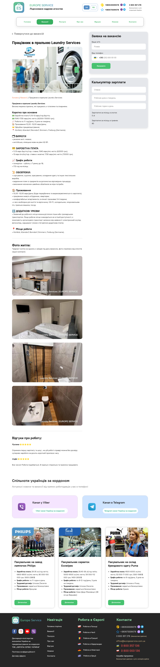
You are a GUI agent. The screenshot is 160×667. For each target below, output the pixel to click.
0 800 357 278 (135, 5)
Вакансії (23, 97)
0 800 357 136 (130, 646)
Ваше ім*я (96, 42)
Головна (15, 97)
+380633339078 (112, 5)
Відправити (101, 66)
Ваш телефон (97, 53)
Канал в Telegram (114, 502)
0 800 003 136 (130, 651)
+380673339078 (112, 10)
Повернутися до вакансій (29, 33)
